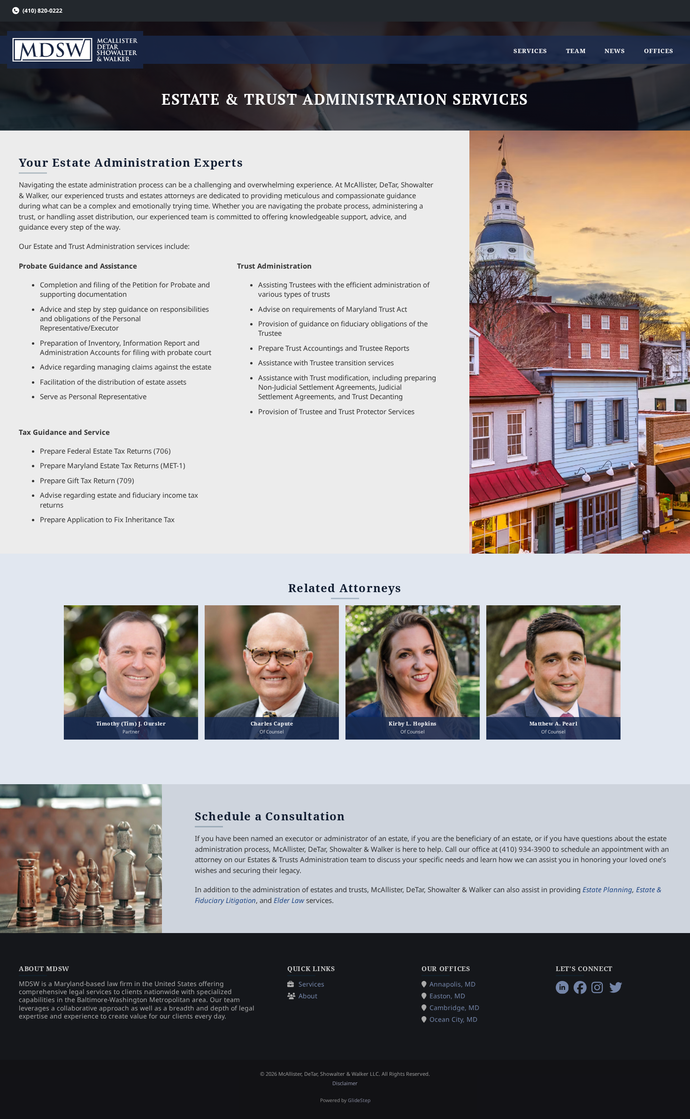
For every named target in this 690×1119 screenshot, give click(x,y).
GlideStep (359, 1100)
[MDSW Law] (75, 49)
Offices (659, 50)
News (615, 50)
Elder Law (289, 900)
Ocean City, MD (453, 1019)
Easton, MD (447, 995)
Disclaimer (345, 1083)
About (308, 995)
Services (530, 50)
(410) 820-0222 (42, 11)
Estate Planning (607, 889)
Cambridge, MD (454, 1007)
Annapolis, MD (452, 984)
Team (576, 50)
